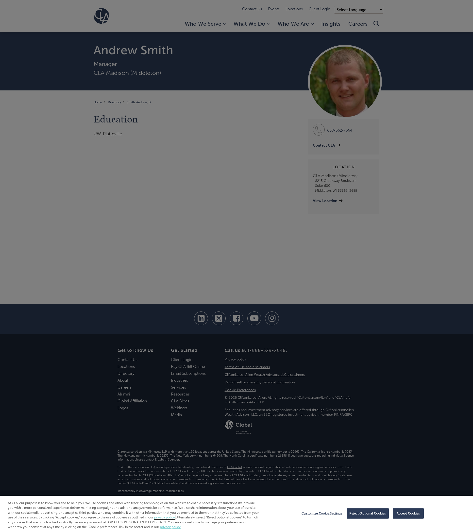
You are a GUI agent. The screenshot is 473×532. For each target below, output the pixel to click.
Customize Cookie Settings (322, 513)
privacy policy (164, 517)
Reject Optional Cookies (367, 513)
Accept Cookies (408, 513)
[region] (236, 514)
